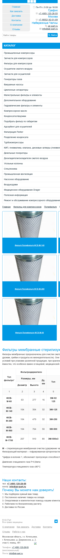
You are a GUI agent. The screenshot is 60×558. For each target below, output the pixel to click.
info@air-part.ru (17, 487)
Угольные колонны (13, 163)
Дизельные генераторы (16, 153)
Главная (16, 7)
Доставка (16, 16)
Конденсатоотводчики (15, 116)
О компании (16, 25)
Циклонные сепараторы (16, 90)
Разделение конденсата (16, 137)
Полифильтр (50, 207)
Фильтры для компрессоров (18, 63)
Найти (54, 35)
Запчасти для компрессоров (18, 58)
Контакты (16, 20)
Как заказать (16, 11)
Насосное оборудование (16, 179)
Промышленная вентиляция (18, 174)
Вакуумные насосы (13, 84)
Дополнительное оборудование (20, 100)
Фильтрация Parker (13, 132)
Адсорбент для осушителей (18, 126)
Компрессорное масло (15, 111)
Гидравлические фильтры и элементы (23, 105)
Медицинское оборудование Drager (22, 190)
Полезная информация (16, 195)
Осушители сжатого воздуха (18, 69)
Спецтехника (10, 169)
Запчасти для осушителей (17, 74)
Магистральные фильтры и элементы (23, 95)
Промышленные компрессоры (19, 53)
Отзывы (16, 29)
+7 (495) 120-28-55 (16, 484)
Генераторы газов (13, 79)
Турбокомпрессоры (14, 142)
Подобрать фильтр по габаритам (20, 121)
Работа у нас (18, 531)
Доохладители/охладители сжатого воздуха (26, 158)
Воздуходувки (11, 184)
